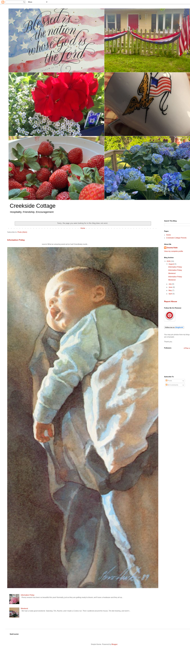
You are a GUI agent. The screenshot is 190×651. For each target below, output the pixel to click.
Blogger (114, 644)
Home (83, 228)
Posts (169, 381)
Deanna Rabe (172, 248)
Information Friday (16, 240)
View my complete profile (173, 251)
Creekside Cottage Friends (176, 238)
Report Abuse (170, 301)
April (170, 294)
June (171, 287)
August (171, 264)
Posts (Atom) (22, 232)
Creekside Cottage (32, 206)
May (170, 290)
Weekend (24, 608)
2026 (169, 261)
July (170, 284)
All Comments (172, 385)
